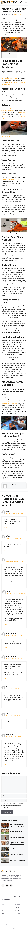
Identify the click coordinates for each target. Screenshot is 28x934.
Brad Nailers (4, 894)
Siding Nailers (17, 896)
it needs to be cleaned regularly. (11, 179)
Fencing (17, 910)
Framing (17, 916)
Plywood (3, 918)
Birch (2, 907)
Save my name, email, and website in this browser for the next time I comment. (14, 805)
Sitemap (23, 924)
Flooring (17, 907)
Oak (2, 913)
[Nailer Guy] (11, 2)
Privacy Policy (6, 924)
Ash (2, 910)
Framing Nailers (5, 896)
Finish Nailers (17, 894)
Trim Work (17, 918)
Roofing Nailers (5, 899)
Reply (5, 527)
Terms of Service (15, 924)
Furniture (17, 913)
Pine (2, 916)
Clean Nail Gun (5, 136)
